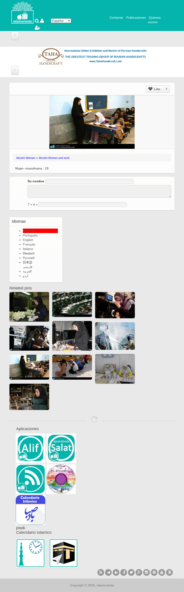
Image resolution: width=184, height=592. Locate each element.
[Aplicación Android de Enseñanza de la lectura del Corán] (30, 448)
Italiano (28, 249)
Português (30, 235)
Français (29, 244)
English (28, 240)
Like (160, 89)
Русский (29, 258)
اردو (25, 276)
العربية (27, 271)
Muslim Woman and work (54, 158)
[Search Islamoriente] (37, 21)
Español (28, 231)
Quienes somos (154, 20)
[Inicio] (22, 12)
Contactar (116, 17)
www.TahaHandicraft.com (105, 61)
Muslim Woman (25, 158)
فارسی (27, 266)
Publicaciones (136, 17)
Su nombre (36, 181)
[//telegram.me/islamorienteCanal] (108, 572)
